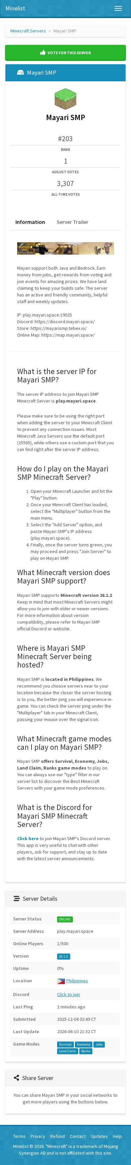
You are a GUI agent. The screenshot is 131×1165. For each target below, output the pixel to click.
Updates (99, 1136)
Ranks (85, 1051)
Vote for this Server (69, 52)
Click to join (68, 994)
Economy (83, 1044)
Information (30, 221)
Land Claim (67, 1051)
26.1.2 (63, 956)
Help (117, 1136)
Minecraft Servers (28, 31)
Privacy (38, 1136)
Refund (57, 1136)
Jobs (99, 1044)
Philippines (77, 981)
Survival (65, 1044)
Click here (28, 838)
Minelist (15, 8)
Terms (19, 1136)
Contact (78, 1136)
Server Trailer (72, 221)
